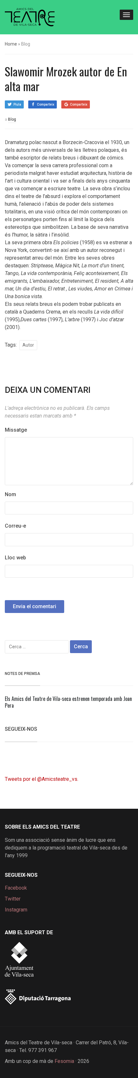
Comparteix (45, 104)
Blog (12, 119)
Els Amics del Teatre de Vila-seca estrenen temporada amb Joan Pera (68, 702)
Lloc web (15, 558)
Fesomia (64, 1061)
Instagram (16, 910)
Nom (10, 494)
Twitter (13, 899)
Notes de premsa (22, 674)
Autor (28, 345)
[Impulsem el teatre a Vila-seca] (30, 16)
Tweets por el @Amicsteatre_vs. (41, 779)
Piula (17, 104)
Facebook (16, 888)
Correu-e (15, 526)
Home (11, 44)
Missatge (16, 430)
